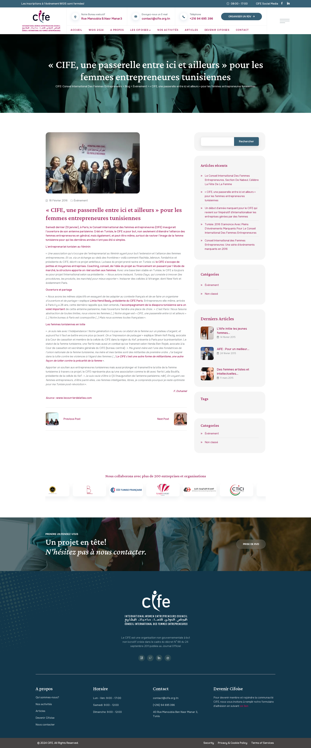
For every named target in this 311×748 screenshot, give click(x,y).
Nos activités (44, 704)
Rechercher (246, 141)
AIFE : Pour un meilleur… (233, 349)
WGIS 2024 (96, 29)
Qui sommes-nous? (47, 697)
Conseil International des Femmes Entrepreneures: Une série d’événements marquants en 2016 (230, 245)
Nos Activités (167, 29)
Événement (81, 200)
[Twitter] (150, 658)
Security (208, 743)
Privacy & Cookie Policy (232, 743)
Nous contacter (45, 724)
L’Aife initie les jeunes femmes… (232, 331)
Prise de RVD (251, 544)
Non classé (211, 293)
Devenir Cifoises (217, 29)
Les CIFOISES (139, 29)
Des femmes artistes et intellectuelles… (233, 371)
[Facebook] (282, 3)
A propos (117, 29)
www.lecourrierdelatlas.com (74, 398)
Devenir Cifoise (45, 718)
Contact (242, 29)
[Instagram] (168, 658)
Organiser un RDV (239, 16)
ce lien (244, 706)
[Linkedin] (288, 3)
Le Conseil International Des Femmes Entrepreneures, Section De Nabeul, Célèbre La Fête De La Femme (232, 180)
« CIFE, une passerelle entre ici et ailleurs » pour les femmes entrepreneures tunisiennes (230, 196)
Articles (191, 29)
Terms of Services (262, 743)
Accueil (76, 29)
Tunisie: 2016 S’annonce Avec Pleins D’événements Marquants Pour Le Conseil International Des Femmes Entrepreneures (230, 228)
